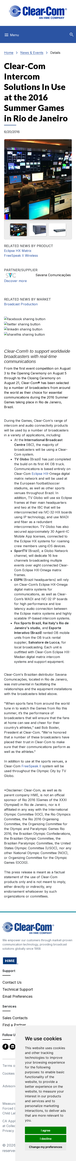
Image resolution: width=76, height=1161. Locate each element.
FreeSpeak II (31, 766)
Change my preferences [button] (45, 1147)
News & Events (31, 53)
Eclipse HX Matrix (17, 251)
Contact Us (11, 982)
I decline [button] (45, 1138)
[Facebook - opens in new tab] (5, 1046)
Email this (67, 153)
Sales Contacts (15, 1018)
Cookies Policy (13, 1073)
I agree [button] (45, 1130)
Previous (9, 178)
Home (8, 53)
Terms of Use (13, 1066)
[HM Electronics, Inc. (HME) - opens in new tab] (10, 961)
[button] (71, 34)
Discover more (15, 281)
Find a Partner (14, 1025)
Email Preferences (17, 996)
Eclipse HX (40, 474)
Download (67, 162)
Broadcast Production (21, 304)
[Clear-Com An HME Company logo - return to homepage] (28, 928)
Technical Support (17, 989)
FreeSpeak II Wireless (21, 255)
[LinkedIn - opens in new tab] (13, 1046)
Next (67, 178)
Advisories (10, 1086)
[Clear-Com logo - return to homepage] (38, 12)
